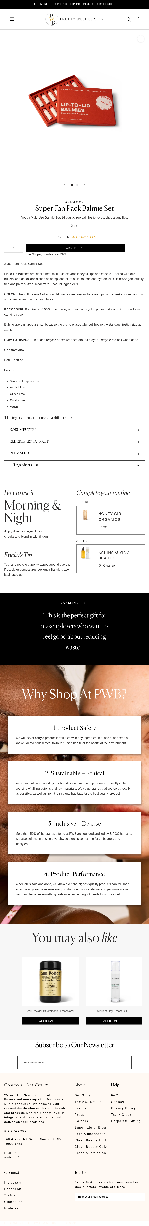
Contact (117, 1101)
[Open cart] (137, 19)
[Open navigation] (12, 19)
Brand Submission (90, 1153)
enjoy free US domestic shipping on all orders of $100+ (74, 4)
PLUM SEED (19, 453)
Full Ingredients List (24, 465)
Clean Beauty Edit (90, 1140)
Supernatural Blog (90, 1127)
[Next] (84, 185)
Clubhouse (13, 1201)
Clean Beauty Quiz (90, 1146)
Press (79, 1114)
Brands (80, 1108)
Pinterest (12, 1208)
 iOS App (12, 1153)
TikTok (10, 1195)
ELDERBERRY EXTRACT (29, 441)
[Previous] (64, 185)
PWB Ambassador (89, 1134)
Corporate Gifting (126, 1121)
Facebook (12, 1189)
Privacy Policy (123, 1108)
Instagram (12, 1182)
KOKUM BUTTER (23, 430)
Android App (13, 1157)
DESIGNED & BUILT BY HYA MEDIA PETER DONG (40, 1223)
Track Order (121, 1114)
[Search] (129, 19)
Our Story (82, 1095)
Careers (81, 1121)
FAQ (114, 1095)
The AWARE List (88, 1101)
